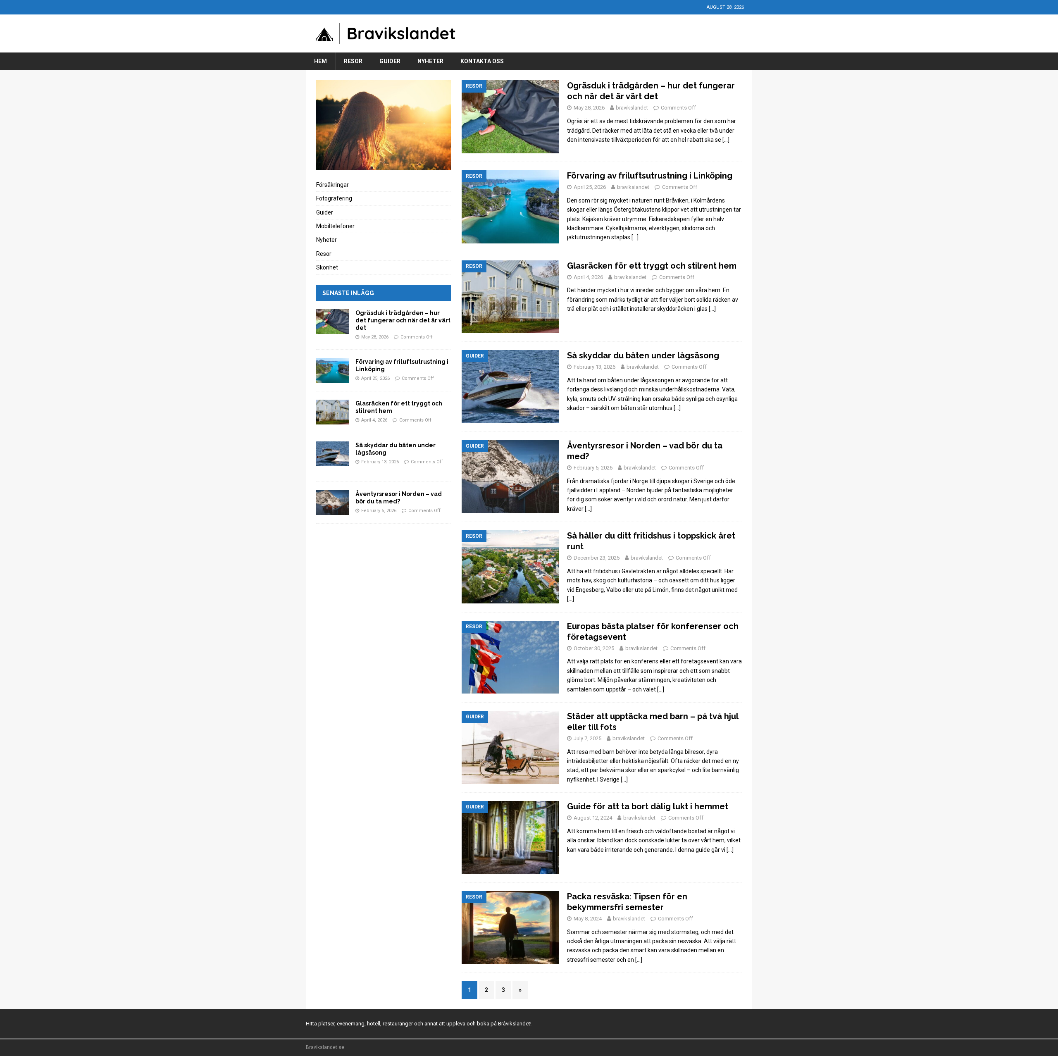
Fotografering (334, 198)
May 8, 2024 (588, 918)
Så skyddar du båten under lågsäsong (643, 355)
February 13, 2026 (594, 367)
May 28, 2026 (589, 108)
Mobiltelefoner (335, 226)
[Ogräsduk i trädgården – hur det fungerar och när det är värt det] (332, 321)
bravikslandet (632, 108)
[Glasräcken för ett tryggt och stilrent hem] (332, 412)
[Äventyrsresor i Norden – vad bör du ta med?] (332, 502)
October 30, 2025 (594, 648)
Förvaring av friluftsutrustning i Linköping (649, 176)
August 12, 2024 (593, 818)
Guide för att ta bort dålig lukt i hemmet (647, 806)
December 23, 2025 (597, 558)
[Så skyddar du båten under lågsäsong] (332, 453)
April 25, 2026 (590, 187)
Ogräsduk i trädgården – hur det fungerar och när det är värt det (402, 320)
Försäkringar (332, 184)
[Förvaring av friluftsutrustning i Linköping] (332, 370)
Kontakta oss (482, 61)
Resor (353, 61)
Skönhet (327, 267)
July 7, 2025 (587, 738)
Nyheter (430, 61)
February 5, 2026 (593, 468)
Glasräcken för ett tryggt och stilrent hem (651, 266)
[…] (725, 139)
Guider (389, 61)
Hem (320, 61)
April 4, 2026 (588, 277)
